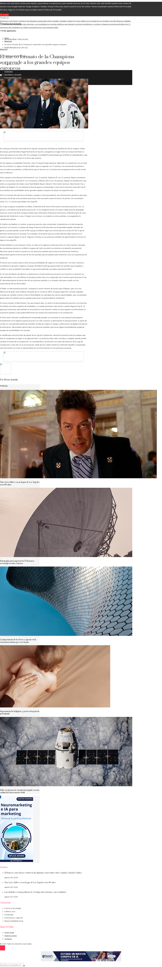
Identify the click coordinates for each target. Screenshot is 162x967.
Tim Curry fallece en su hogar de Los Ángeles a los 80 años (96, 21)
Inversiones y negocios (13, 918)
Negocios (3, 49)
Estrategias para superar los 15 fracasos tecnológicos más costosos (17, 562)
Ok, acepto (4, 14)
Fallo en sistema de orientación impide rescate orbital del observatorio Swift (19, 791)
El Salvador (8, 915)
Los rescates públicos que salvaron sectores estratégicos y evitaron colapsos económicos (83, 24)
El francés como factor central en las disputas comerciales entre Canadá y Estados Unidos (36, 21)
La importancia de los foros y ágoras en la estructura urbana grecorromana (18, 640)
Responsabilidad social (13, 921)
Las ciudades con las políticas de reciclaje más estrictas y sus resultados (35, 892)
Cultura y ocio (9, 911)
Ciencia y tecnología (12, 908)
